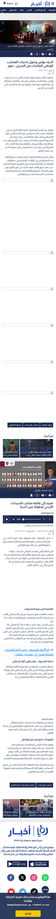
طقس (3, 10)
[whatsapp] (45, 877)
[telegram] (22, 891)
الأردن (29, 10)
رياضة (50, 73)
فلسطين (13, 10)
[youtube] (11, 891)
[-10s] (44, 519)
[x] (22, 877)
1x (13, 519)
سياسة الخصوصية (14, 904)
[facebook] (10, 877)
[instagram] (33, 877)
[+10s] (50, 519)
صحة (22, 10)
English (10, 3)
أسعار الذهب (40, 10)
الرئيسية (52, 10)
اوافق (28, 913)
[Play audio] (7, 519)
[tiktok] (34, 891)
